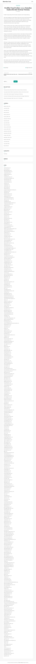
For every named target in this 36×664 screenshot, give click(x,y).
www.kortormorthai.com (8, 543)
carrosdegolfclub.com (7, 250)
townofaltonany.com (7, 450)
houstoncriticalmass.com (8, 368)
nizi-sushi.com (6, 428)
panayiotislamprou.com (8, 224)
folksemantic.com (7, 277)
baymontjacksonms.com (8, 448)
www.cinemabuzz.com (8, 575)
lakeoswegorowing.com (8, 636)
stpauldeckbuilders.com (8, 548)
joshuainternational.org (8, 527)
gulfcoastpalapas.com (7, 507)
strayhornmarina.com (8, 380)
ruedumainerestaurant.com (9, 400)
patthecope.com (6, 492)
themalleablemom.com (8, 420)
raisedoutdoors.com (7, 268)
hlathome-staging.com (8, 311)
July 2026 (5, 108)
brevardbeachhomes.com (8, 255)
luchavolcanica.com (7, 465)
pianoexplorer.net (7, 585)
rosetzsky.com (6, 402)
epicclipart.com (6, 213)
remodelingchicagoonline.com (9, 562)
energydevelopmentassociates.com (10, 251)
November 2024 (6, 133)
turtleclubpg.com (7, 469)
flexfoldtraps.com (7, 540)
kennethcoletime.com (7, 421)
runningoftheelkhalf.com (8, 535)
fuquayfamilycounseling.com (9, 637)
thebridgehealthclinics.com (8, 508)
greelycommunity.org (7, 399)
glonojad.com (6, 403)
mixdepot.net (6, 576)
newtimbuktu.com (7, 185)
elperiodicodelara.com (8, 170)
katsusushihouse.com (7, 398)
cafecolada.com (6, 359)
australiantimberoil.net (8, 245)
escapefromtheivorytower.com (9, 257)
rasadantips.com (7, 184)
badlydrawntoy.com (7, 521)
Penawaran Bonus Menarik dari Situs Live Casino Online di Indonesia (15, 89)
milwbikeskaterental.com (8, 447)
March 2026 (6, 112)
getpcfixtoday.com (7, 209)
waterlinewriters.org (7, 509)
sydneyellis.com (6, 315)
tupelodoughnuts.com (8, 293)
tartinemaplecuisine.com (8, 425)
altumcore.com (6, 497)
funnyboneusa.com (7, 460)
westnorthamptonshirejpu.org (9, 231)
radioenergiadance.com (8, 222)
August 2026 (6, 106)
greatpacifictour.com (7, 470)
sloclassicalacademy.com (8, 376)
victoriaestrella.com (7, 472)
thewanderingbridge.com (8, 418)
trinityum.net (6, 588)
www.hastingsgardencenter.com (9, 584)
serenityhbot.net (7, 526)
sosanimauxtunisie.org (8, 218)
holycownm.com (7, 466)
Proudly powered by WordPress (13, 662)
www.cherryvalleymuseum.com (9, 239)
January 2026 (6, 116)
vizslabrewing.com (7, 283)
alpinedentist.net (7, 220)
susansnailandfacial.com (8, 528)
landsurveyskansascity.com (8, 547)
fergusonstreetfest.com (8, 611)
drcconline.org (6, 478)
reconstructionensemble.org (9, 462)
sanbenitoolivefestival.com (8, 356)
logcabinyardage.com (7, 516)
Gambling (6, 67)
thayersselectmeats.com (8, 503)
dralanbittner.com (7, 284)
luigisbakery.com (7, 570)
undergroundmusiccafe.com (9, 653)
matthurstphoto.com (7, 614)
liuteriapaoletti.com (7, 453)
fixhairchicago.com (7, 488)
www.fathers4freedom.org (8, 532)
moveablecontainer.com (8, 236)
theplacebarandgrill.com (8, 479)
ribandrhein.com (7, 327)
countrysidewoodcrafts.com (8, 197)
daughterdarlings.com (8, 174)
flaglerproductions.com (8, 381)
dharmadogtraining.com (8, 644)
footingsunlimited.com (8, 549)
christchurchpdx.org (7, 387)
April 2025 (5, 122)
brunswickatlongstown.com (8, 424)
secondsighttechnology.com (9, 307)
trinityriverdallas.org (7, 332)
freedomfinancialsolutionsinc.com (10, 539)
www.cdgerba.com (7, 600)
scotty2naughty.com (7, 407)
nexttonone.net (6, 525)
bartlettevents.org (7, 235)
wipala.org (5, 345)
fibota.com (6, 598)
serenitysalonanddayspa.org (9, 178)
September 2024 (6, 137)
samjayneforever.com (7, 613)
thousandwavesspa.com (8, 473)
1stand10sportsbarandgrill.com (9, 298)
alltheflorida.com (7, 615)
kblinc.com (6, 288)
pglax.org (5, 451)
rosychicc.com (6, 347)
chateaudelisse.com (7, 227)
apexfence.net (6, 655)
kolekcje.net (6, 328)
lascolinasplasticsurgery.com (9, 558)
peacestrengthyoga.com (8, 538)
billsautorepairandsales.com (9, 607)
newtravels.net (6, 192)
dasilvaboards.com (7, 377)
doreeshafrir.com (7, 408)
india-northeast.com (7, 259)
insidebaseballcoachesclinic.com (9, 617)
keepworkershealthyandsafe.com (10, 202)
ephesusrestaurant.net (8, 592)
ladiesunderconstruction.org (9, 242)
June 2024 (5, 143)
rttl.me (5, 646)
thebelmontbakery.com (8, 195)
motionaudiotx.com (7, 645)
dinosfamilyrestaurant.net (8, 246)
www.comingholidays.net (8, 363)
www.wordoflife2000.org (8, 273)
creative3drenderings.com (8, 513)
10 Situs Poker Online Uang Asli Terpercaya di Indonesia (13, 94)
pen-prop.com (6, 530)
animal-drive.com (7, 499)
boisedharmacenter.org (8, 342)
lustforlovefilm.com (7, 393)
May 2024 (5, 145)
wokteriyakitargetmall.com (8, 312)
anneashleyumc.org (7, 545)
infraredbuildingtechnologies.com (10, 248)
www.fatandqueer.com (8, 544)
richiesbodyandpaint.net (8, 171)
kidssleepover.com (7, 191)
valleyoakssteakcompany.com (9, 486)
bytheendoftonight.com (8, 350)
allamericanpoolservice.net (8, 319)
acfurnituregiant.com (7, 180)
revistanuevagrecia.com (8, 404)
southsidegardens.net (8, 587)
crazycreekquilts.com (7, 385)
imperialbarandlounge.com (8, 267)
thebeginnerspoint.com (8, 362)
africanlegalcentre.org (8, 396)
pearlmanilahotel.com (8, 214)
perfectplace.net (7, 333)
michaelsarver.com (7, 308)
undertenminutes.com (8, 182)
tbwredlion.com (6, 606)
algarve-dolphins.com (7, 440)
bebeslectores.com (7, 244)
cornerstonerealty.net (7, 580)
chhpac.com (6, 642)
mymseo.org (6, 641)
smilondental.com (7, 303)
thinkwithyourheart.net (8, 270)
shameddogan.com (7, 510)
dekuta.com (6, 574)
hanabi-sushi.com (7, 571)
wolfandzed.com (7, 573)
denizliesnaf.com (7, 490)
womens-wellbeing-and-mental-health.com (11, 323)
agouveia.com (6, 639)
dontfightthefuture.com (8, 262)
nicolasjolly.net (6, 394)
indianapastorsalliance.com (8, 485)
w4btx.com (6, 299)
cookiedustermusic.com (8, 461)
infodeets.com (6, 175)
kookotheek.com (7, 223)
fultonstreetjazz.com (7, 233)
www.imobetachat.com (8, 518)
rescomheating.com (7, 648)
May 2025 (5, 120)
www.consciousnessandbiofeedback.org (11, 582)
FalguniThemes (25, 662)
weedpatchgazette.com (8, 286)
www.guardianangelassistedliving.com (10, 602)
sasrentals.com (6, 306)
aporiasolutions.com (7, 504)
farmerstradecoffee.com (8, 514)
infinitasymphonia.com (8, 395)
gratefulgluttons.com (7, 352)
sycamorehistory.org (7, 579)
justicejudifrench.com (7, 417)
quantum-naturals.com (8, 609)
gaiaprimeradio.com (7, 430)
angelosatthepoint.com (8, 483)
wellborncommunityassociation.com (10, 228)
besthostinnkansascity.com (8, 650)
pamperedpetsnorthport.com (9, 290)
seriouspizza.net (6, 495)
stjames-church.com (7, 406)
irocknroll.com (6, 272)
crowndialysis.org (7, 316)
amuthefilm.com (7, 391)
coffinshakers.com (7, 415)
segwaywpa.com (7, 505)
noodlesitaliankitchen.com (8, 204)
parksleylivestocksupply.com (9, 341)
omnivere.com (6, 183)
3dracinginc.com (7, 367)
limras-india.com (7, 169)
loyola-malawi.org (7, 346)
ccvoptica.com (6, 567)
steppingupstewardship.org (8, 566)
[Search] (32, 1)
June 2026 (5, 110)
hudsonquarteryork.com (8, 597)
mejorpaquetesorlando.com (9, 297)
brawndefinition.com (7, 382)
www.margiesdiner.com (8, 553)
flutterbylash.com (7, 624)
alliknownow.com (7, 372)
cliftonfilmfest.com (7, 266)
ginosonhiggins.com (7, 443)
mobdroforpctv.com (7, 354)
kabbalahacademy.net (8, 302)
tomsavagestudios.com (8, 321)
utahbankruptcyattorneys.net (9, 271)
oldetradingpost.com (7, 241)
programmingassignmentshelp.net (10, 189)
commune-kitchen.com (8, 390)
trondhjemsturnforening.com (9, 604)
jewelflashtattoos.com (7, 207)
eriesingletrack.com (7, 289)
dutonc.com (6, 433)
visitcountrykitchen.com (8, 439)
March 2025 (6, 124)
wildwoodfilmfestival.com (8, 229)
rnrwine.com (7, 1)
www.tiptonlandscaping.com (9, 565)
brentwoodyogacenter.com (8, 563)
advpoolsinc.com (7, 482)
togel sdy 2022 (29, 67)
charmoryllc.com (7, 365)
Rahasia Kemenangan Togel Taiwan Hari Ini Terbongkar (13, 98)
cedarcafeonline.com (7, 179)
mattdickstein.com (7, 519)
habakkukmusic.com (7, 523)
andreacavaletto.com (7, 340)
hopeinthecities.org (7, 351)
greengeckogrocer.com (8, 310)
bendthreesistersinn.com (8, 457)
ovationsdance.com (7, 325)
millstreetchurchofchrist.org (9, 619)
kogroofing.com (6, 219)
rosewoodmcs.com (7, 578)
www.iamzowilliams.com (8, 583)
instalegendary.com (7, 201)
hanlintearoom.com (7, 626)
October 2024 (6, 135)
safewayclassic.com (7, 196)
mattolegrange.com (7, 435)
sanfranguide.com (7, 364)
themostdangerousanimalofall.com (10, 369)
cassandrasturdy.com (7, 355)
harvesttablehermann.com (8, 249)
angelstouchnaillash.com (8, 301)
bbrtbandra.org (6, 210)
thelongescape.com (7, 434)
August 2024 (6, 139)
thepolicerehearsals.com (8, 371)
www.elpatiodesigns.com (8, 596)
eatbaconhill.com (7, 188)
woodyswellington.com (8, 593)
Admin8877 (18, 11)
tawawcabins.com (7, 276)
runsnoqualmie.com (7, 551)
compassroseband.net (8, 496)
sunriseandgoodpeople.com (9, 455)
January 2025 (6, 129)
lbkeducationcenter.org (8, 330)
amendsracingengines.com (8, 541)
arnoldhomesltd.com (7, 263)
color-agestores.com (7, 343)
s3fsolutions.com (7, 254)
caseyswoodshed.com (7, 487)
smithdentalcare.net (7, 652)
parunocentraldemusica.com (9, 601)
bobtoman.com (6, 217)
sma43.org (6, 561)
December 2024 (6, 131)
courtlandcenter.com (7, 474)
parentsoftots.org (7, 512)
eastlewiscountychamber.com (9, 373)
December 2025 (6, 118)
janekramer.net (6, 426)
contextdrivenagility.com (8, 412)
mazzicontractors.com (8, 589)
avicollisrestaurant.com (8, 477)
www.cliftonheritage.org (8, 560)
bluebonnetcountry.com (8, 211)
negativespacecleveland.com (9, 452)
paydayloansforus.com (8, 193)
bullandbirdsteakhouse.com (9, 557)
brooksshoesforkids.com (8, 501)
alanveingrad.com (7, 442)
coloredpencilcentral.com (8, 264)
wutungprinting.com (7, 444)
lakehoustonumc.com (7, 522)
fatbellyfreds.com (7, 595)
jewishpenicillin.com (7, 320)
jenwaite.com (6, 628)
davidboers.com (6, 517)
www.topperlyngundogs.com (9, 534)
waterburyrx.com (7, 481)
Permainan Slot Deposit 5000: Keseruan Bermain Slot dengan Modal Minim (16, 96)
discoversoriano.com (7, 360)
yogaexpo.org (6, 337)
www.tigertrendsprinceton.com (9, 531)
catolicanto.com (6, 329)
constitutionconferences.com (9, 491)
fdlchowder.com (6, 554)
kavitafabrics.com (7, 464)
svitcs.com (5, 494)
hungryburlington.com (8, 422)
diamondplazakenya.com (8, 605)
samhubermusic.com (7, 654)
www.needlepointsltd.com (8, 556)
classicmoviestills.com (7, 358)
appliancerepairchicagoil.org (9, 198)
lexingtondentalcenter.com (8, 314)
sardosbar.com (6, 279)
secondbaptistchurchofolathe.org (9, 640)
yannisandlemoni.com (8, 285)
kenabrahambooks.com (8, 389)
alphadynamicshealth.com (8, 623)
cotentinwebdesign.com (8, 240)
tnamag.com (6, 500)
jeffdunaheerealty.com (8, 536)
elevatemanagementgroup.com (9, 629)
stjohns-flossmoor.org (7, 459)
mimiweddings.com (7, 649)
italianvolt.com (6, 280)
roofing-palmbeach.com (8, 261)
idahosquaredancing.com (8, 275)
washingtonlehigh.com (8, 569)
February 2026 (6, 114)
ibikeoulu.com (6, 413)
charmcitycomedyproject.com (9, 409)
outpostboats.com (7, 349)
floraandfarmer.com (7, 253)
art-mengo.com (6, 429)
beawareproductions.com (8, 411)
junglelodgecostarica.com (8, 437)
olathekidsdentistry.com (8, 294)
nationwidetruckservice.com (9, 468)
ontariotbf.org (6, 200)
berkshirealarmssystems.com (9, 281)
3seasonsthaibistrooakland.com (9, 334)
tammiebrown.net (7, 431)
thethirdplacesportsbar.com (8, 591)
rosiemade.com (6, 292)
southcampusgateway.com (8, 226)
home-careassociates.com (8, 338)
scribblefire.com (6, 336)
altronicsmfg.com (7, 187)
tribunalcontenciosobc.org (8, 374)
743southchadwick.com (8, 258)
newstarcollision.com (7, 305)
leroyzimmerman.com (8, 631)
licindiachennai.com (7, 172)
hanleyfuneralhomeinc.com (9, 295)
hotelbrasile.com (7, 232)
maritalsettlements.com (8, 446)
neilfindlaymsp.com (7, 475)
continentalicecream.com (8, 384)
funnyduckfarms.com (7, 627)
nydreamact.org (6, 205)
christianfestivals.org (7, 438)
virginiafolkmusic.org (7, 324)
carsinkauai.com (7, 618)
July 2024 (5, 141)
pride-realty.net (6, 622)
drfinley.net (6, 632)
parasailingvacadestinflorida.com (9, 620)
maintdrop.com (6, 215)
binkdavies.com (6, 386)
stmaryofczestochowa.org (8, 416)
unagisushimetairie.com (8, 206)
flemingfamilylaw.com (7, 633)
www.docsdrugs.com (7, 552)
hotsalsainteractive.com (8, 176)
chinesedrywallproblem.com (9, 456)
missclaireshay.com (7, 167)
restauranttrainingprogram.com (9, 317)
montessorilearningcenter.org (9, 610)
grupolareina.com (7, 237)
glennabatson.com (7, 378)
